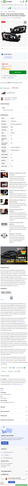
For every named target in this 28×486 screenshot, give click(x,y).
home (2, 11)
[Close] (25, 477)
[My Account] (23, 1)
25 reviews (8, 17)
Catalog (10, 371)
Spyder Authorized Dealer (21, 367)
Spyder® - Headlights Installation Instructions (6, 292)
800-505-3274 (8, 99)
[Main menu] (1, 1)
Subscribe (4, 443)
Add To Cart (18, 72)
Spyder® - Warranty (4, 367)
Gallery (3, 371)
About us (16, 371)
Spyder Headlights (11, 11)
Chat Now (12, 482)
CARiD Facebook (2, 479)
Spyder (5, 11)
